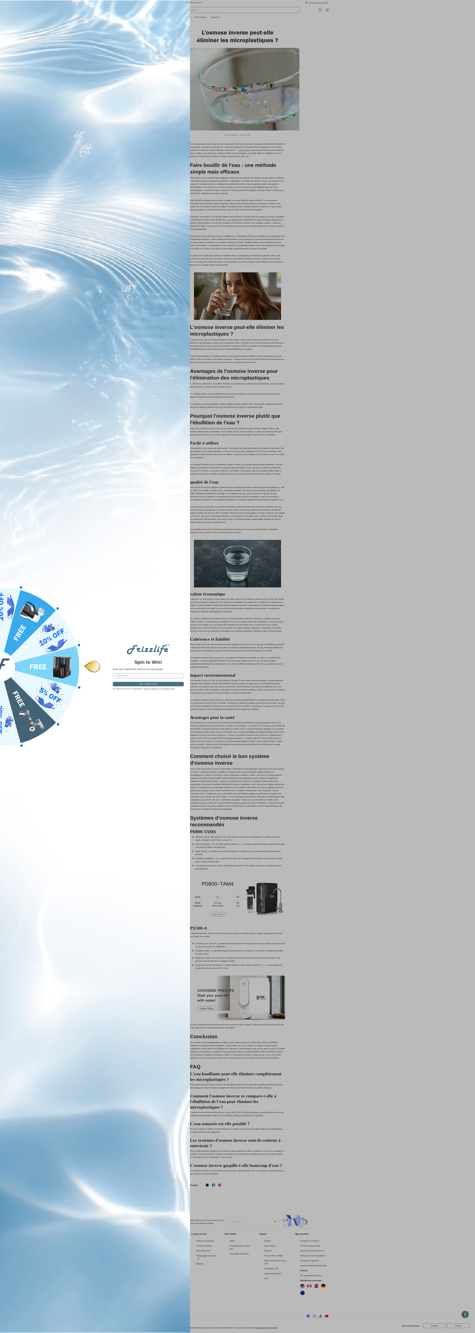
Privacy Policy (169, 689)
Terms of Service (151, 689)
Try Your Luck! (148, 684)
